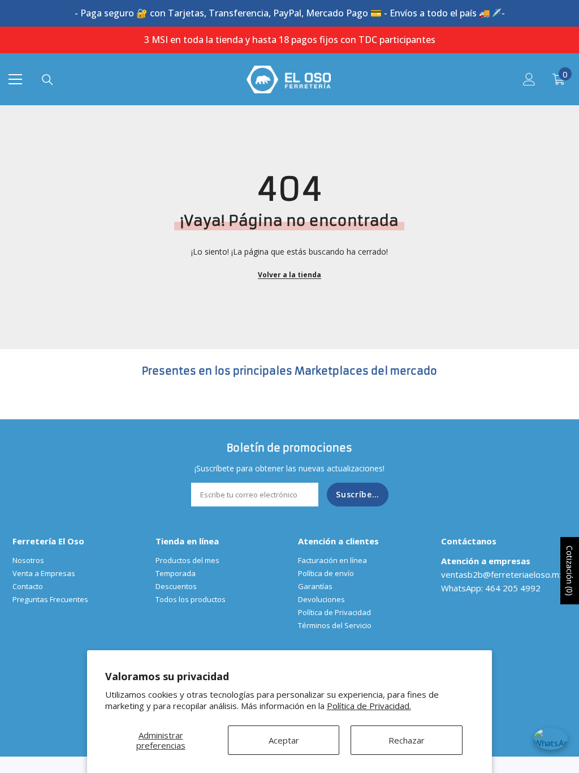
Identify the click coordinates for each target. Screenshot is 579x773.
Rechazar (406, 740)
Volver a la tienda (289, 275)
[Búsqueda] (47, 80)
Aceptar (284, 740)
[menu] (15, 79)
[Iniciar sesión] (529, 79)
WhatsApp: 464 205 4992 (491, 588)
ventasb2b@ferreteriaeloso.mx (502, 574)
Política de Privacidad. (369, 705)
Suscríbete (358, 494)
